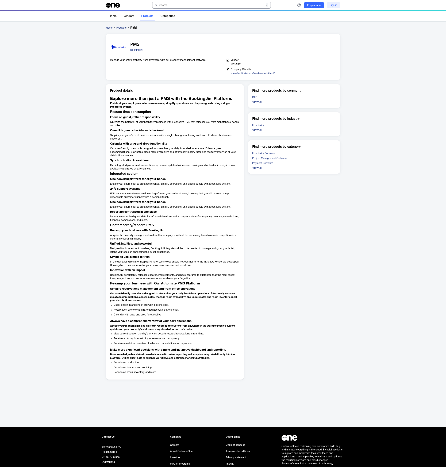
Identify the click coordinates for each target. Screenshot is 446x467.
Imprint (230, 464)
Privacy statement (236, 457)
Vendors (129, 16)
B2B (254, 97)
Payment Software (262, 163)
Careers (174, 445)
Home (113, 16)
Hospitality (258, 125)
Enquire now (314, 5)
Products (147, 16)
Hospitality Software (263, 153)
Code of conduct (235, 445)
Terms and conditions (238, 451)
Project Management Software (269, 158)
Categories (167, 16)
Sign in (333, 5)
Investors (175, 457)
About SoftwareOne (181, 451)
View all (257, 102)
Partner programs (180, 464)
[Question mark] (299, 5)
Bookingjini (136, 50)
